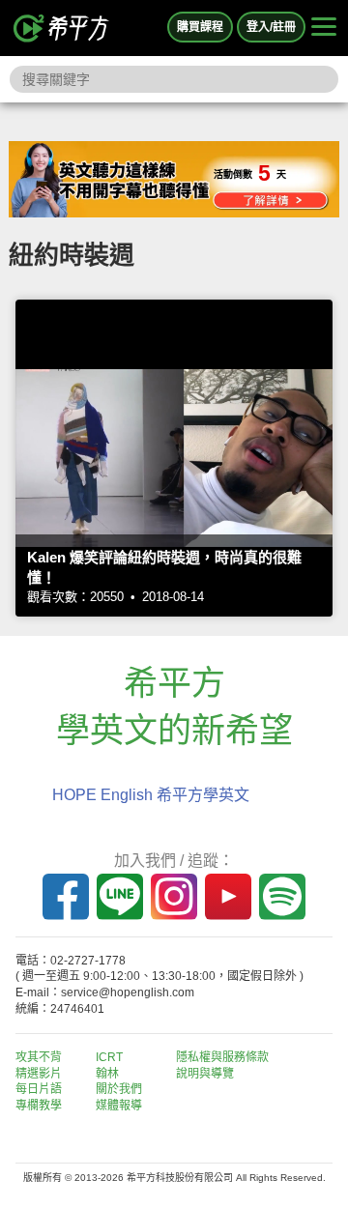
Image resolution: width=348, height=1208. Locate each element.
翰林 (107, 1073)
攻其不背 (38, 1057)
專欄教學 (38, 1105)
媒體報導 (119, 1105)
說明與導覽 (205, 1073)
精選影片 (38, 1073)
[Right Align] (324, 28)
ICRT (109, 1057)
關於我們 (119, 1089)
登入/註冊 (271, 27)
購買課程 (200, 27)
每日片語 (38, 1089)
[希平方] (62, 28)
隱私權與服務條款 (222, 1057)
